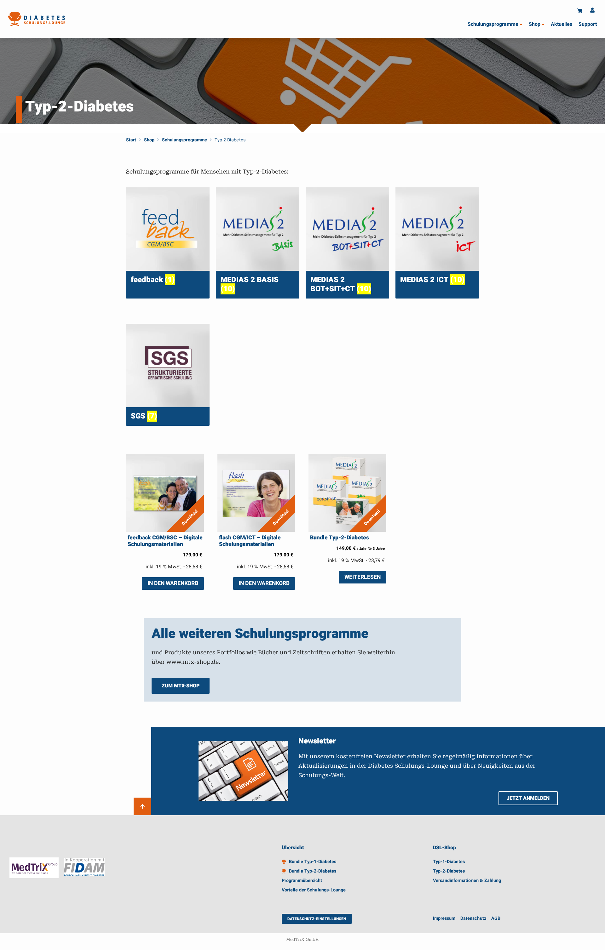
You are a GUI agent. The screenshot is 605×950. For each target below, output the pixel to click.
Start (131, 140)
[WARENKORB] (580, 10)
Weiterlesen (362, 577)
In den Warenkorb (172, 583)
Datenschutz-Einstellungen (316, 919)
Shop (149, 140)
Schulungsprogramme (184, 140)
